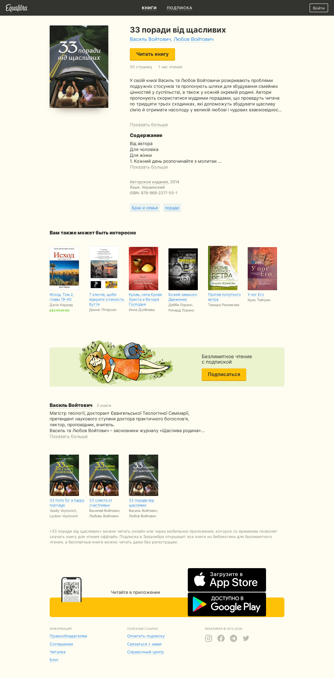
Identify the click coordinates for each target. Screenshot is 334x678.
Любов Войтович (193, 39)
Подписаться (224, 374)
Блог (54, 659)
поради (172, 207)
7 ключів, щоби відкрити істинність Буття (106, 299)
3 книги (80, 405)
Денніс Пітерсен (102, 310)
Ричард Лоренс (181, 310)
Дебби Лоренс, (180, 305)
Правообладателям (68, 635)
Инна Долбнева (142, 310)
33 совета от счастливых (100, 502)
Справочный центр (145, 651)
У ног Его (256, 294)
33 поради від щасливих (141, 502)
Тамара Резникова (223, 305)
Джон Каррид (61, 305)
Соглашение (61, 644)
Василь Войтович (150, 39)
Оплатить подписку (146, 635)
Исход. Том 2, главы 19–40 (62, 297)
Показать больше (149, 124)
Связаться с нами (144, 644)
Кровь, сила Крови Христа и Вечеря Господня (145, 299)
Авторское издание (149, 181)
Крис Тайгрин (259, 300)
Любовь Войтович (104, 516)
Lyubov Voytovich (64, 516)
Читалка (58, 651)
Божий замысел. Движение (183, 297)
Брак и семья (145, 207)
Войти (319, 8)
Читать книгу (152, 54)
